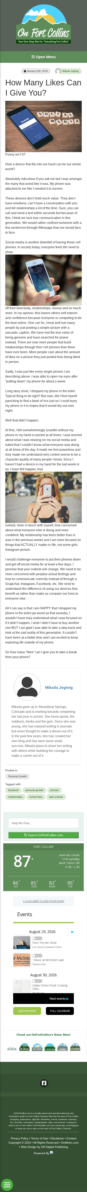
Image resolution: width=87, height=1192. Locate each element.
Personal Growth (17, 776)
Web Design (28, 1146)
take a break (56, 797)
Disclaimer (57, 1138)
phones (54, 790)
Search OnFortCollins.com (45, 835)
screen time (36, 797)
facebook (13, 790)
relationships (15, 797)
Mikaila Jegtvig (70, 71)
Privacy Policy (19, 1138)
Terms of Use (39, 1138)
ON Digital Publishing (54, 1146)
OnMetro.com (70, 1142)
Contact (71, 1138)
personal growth (34, 790)
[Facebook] (44, 1083)
